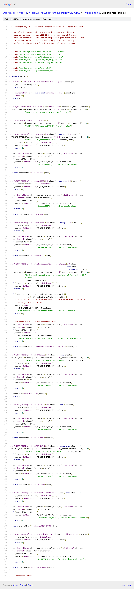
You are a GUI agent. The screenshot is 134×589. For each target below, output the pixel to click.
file (56, 19)
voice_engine (92, 12)
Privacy (23, 585)
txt (123, 585)
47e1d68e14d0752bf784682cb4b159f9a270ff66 (54, 12)
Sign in (128, 4)
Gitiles (15, 585)
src (14, 12)
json (129, 585)
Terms (30, 585)
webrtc (7, 12)
